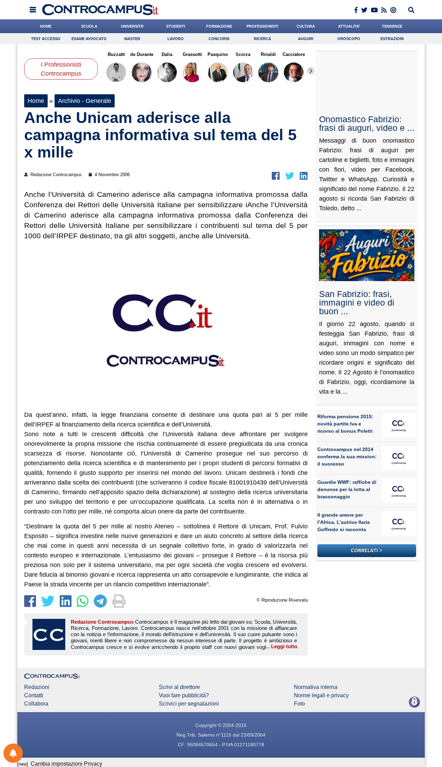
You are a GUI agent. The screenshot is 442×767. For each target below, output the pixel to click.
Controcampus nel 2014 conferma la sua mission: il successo (347, 457)
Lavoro (175, 39)
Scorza (243, 54)
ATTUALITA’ (349, 26)
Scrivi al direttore (179, 687)
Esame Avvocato (89, 39)
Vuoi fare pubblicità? (184, 695)
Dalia (167, 54)
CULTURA (306, 26)
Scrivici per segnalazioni (189, 704)
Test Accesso (45, 39)
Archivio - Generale (84, 100)
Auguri (305, 39)
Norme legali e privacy (321, 695)
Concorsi (219, 39)
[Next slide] (311, 71)
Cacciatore (293, 54)
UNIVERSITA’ (132, 26)
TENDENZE (392, 26)
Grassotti (192, 54)
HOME (45, 26)
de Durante (141, 54)
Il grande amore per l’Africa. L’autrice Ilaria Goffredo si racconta (343, 522)
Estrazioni (392, 39)
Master (132, 39)
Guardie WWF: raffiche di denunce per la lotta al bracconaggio (346, 489)
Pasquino (218, 54)
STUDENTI (175, 26)
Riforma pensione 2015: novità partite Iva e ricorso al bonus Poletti (345, 424)
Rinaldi (268, 54)
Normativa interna (315, 687)
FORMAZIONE (219, 26)
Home (36, 100)
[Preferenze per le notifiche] (13, 753)
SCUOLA (89, 26)
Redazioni (36, 687)
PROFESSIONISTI (262, 26)
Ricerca (262, 39)
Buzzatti (116, 54)
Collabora (36, 704)
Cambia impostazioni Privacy (66, 764)
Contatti (33, 695)
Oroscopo (348, 39)
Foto (299, 704)
